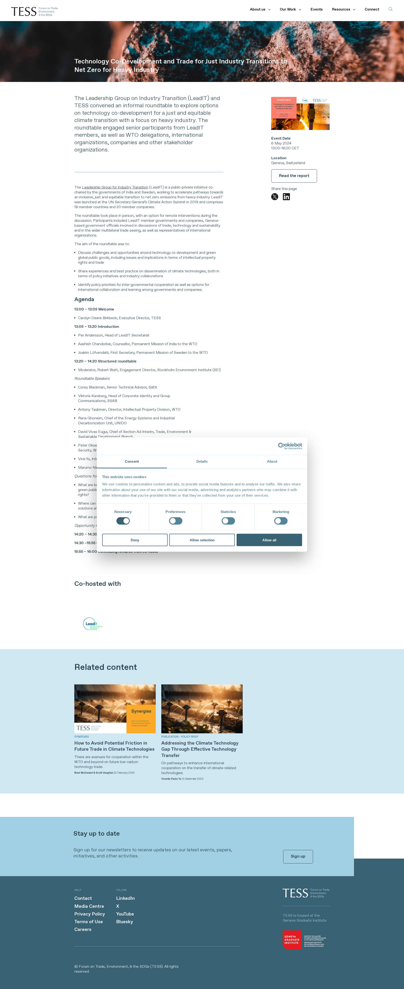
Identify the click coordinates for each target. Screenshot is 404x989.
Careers (82, 929)
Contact (83, 898)
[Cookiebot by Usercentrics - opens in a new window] (281, 446)
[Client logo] (306, 896)
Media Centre (89, 906)
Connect (372, 9)
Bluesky (124, 922)
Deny (135, 540)
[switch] (175, 521)
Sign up (298, 856)
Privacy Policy (89, 914)
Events (316, 9)
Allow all (269, 540)
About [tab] (272, 461)
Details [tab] (202, 461)
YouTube (125, 914)
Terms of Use (88, 922)
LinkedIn (125, 898)
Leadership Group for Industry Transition (115, 187)
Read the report (294, 176)
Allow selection (202, 540)
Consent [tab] (132, 461)
